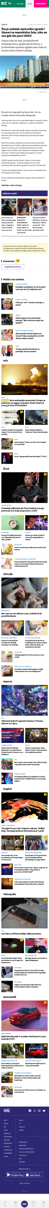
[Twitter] (35, 1111)
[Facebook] (30, 1111)
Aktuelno (5, 532)
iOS (2, 931)
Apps (3, 955)
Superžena (8, 1143)
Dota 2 (27, 745)
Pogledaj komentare (13, 267)
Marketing (23, 1142)
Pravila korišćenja (26, 1149)
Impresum (22, 1145)
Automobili (8, 1153)
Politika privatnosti (27, 1152)
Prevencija (5, 610)
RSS (20, 1159)
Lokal (6, 1156)
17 (11, 300)
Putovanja (8, 1137)
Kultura (7, 1140)
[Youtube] (44, 1111)
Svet (17, 346)
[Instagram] (39, 1111)
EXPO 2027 (18, 865)
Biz (5, 1127)
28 (11, 284)
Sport (6, 1124)
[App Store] (34, 1175)
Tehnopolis (8, 1150)
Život (6, 1130)
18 (18, 260)
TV (20, 1124)
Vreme (21, 1130)
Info (5, 1120)
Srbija (4, 24)
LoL (2, 718)
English (4, 852)
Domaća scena (6, 745)
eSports (7, 1147)
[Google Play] (15, 1175)
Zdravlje (7, 1133)
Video (21, 1120)
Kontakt (22, 1162)
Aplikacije (23, 1155)
